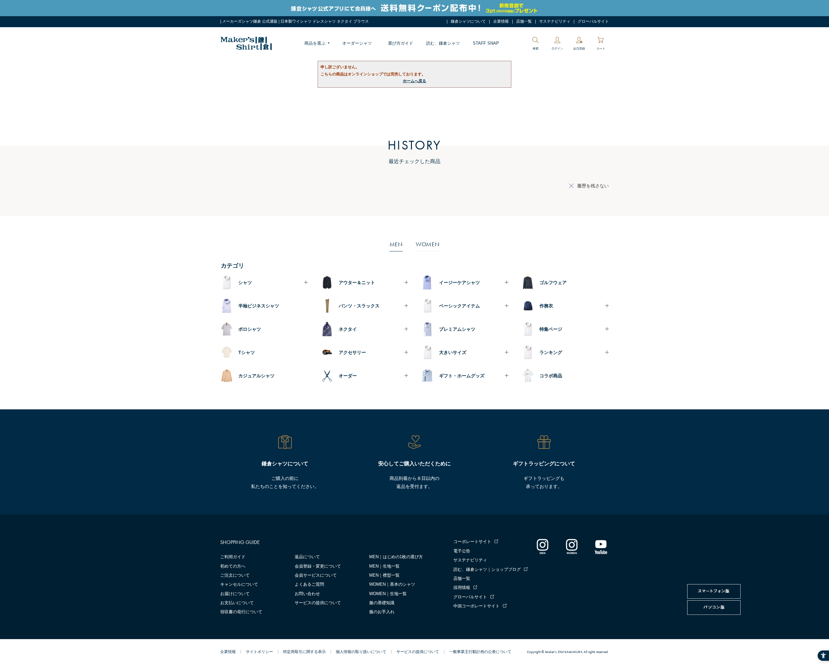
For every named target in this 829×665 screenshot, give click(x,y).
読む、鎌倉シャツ (443, 43)
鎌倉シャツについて (468, 21)
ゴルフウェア (553, 282)
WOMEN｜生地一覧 (388, 593)
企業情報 (501, 21)
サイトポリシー (259, 651)
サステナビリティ (554, 21)
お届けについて (235, 593)
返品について (307, 556)
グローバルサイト (593, 21)
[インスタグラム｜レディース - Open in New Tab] (571, 546)
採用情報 (461, 587)
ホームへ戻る (414, 81)
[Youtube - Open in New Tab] (601, 546)
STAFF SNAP (486, 43)
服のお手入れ (381, 611)
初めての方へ (232, 566)
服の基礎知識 (381, 602)
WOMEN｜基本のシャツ (392, 584)
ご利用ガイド (232, 556)
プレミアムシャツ (457, 329)
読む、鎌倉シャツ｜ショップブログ (487, 569)
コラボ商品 (550, 375)
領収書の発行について (241, 611)
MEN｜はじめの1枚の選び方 (396, 556)
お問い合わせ (307, 593)
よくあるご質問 (309, 584)
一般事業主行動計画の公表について (480, 651)
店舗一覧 (524, 21)
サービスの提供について (318, 602)
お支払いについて (237, 602)
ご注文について (235, 575)
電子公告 (461, 551)
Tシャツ (246, 352)
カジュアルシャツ (256, 375)
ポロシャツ (249, 329)
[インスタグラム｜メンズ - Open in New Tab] (542, 546)
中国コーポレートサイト (476, 606)
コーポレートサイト (472, 541)
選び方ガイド (400, 43)
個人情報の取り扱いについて (361, 651)
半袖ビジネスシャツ (258, 305)
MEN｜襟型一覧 (384, 575)
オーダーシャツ (357, 43)
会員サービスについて (316, 575)
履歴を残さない (593, 185)
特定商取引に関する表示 (304, 651)
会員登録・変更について (318, 566)
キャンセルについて (239, 584)
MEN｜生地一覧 (384, 566)
